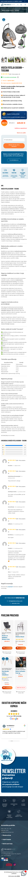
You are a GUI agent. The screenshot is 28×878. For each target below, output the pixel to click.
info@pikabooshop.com (15, 601)
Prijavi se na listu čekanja (14, 145)
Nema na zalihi (21, 687)
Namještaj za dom (16, 9)
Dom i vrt (8, 9)
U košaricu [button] (8, 648)
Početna (3, 9)
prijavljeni (10, 586)
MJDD (18, 876)
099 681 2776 (15, 603)
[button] (24, 59)
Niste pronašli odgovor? (15, 598)
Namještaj (24, 9)
